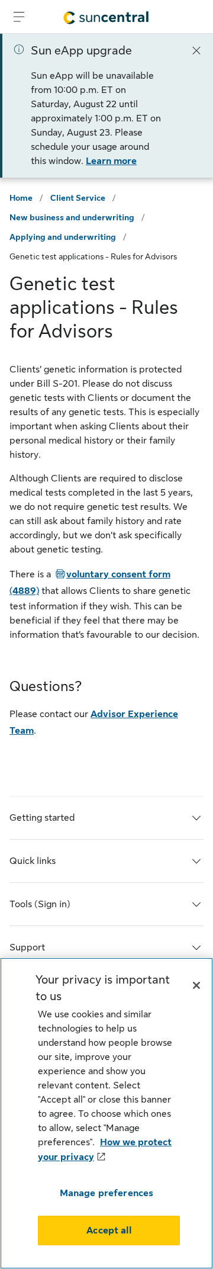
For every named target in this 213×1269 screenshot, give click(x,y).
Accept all (108, 1230)
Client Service (77, 198)
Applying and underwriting (62, 237)
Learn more (111, 161)
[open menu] (18, 16)
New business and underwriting (71, 217)
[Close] (196, 50)
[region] (106, 1113)
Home (21, 198)
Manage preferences (107, 1193)
